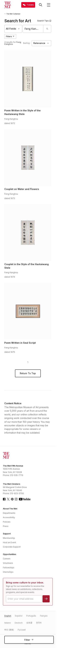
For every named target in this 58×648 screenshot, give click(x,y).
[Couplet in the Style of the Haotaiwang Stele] (27, 232)
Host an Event (9, 542)
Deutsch (19, 623)
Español (18, 616)
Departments (9, 513)
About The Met (10, 508)
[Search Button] (40, 4)
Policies (6, 522)
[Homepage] (7, 5)
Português (31, 616)
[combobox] (33, 28)
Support (7, 533)
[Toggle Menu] (48, 4)
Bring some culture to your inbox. (25, 582)
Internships (8, 572)
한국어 (38, 623)
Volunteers (8, 563)
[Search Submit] (47, 28)
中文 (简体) (9, 630)
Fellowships (8, 567)
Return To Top (28, 373)
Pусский (22, 630)
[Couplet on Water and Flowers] (27, 157)
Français (44, 616)
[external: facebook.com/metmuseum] (4, 499)
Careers (6, 558)
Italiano (7, 623)
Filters (9, 36)
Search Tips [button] (43, 20)
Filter (27, 639)
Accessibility (9, 517)
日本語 (29, 623)
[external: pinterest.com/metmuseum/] (12, 499)
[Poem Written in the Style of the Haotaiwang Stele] (27, 78)
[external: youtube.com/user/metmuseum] (24, 499)
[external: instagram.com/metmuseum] (16, 499)
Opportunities (9, 554)
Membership (9, 538)
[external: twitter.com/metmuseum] (8, 499)
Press (5, 526)
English (7, 616)
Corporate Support (12, 547)
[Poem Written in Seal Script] (27, 311)
